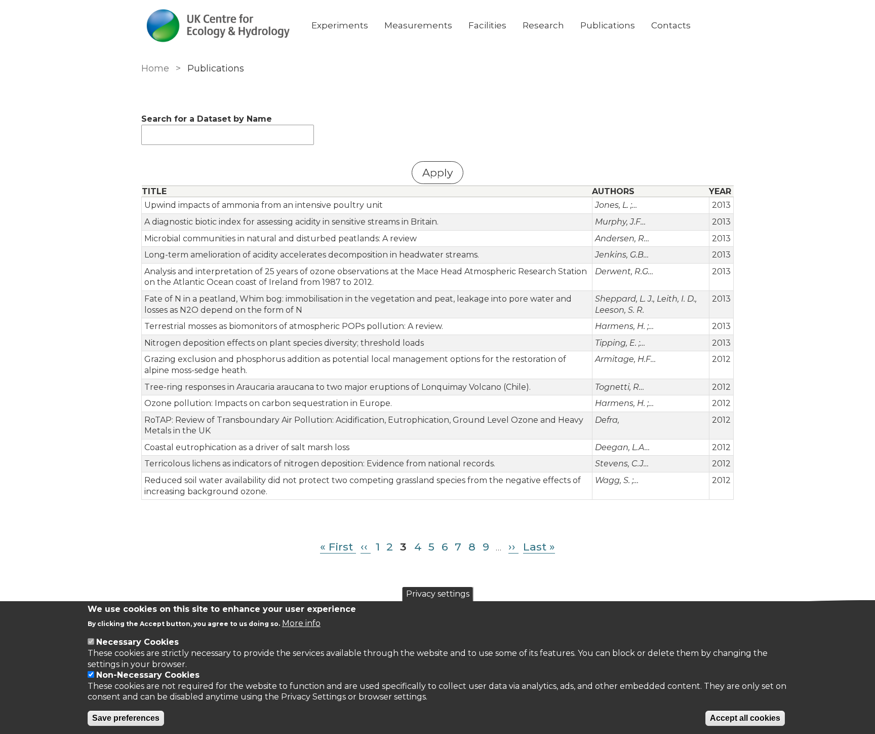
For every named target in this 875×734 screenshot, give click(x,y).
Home (155, 68)
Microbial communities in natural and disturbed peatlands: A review (280, 238)
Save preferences (126, 718)
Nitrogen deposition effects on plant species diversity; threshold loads (284, 343)
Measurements (418, 25)
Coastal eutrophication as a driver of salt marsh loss (246, 447)
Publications (607, 25)
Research (543, 25)
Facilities (487, 25)
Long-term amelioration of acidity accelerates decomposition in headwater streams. (311, 255)
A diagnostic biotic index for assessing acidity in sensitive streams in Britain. (291, 222)
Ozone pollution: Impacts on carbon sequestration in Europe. (268, 403)
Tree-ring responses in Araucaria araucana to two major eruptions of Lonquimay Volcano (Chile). (337, 387)
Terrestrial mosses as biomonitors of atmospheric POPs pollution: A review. (293, 326)
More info (301, 623)
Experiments (339, 25)
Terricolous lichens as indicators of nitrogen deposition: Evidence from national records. (319, 463)
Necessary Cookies (137, 642)
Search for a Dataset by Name (206, 119)
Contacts (671, 25)
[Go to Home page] (218, 26)
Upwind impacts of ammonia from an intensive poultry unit (263, 205)
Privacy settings (437, 594)
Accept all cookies (745, 718)
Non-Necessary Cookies (148, 675)
